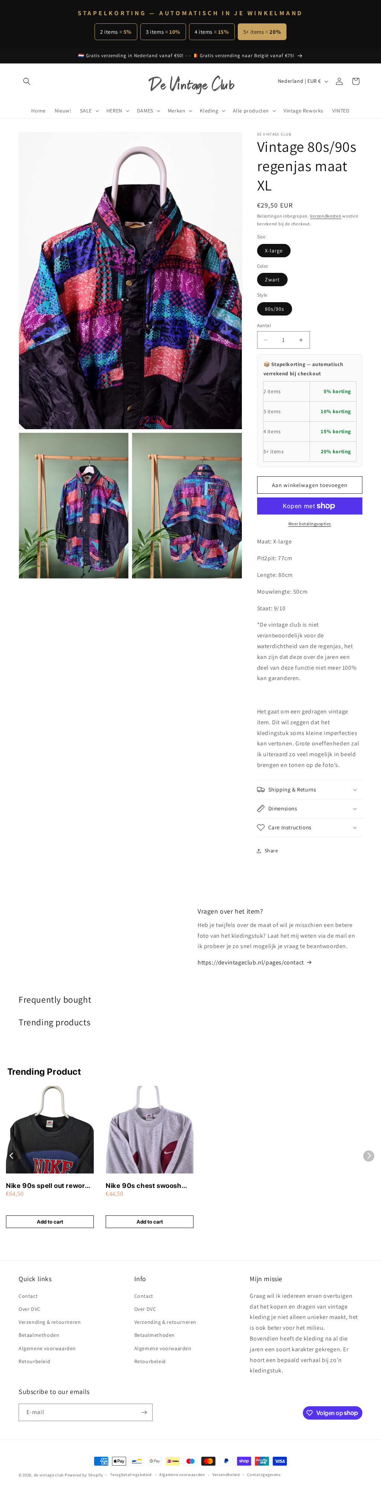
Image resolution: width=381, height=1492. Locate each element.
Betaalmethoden (39, 1335)
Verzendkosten (325, 216)
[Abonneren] (144, 1412)
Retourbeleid (34, 1361)
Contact (28, 1296)
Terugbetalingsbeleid (131, 1474)
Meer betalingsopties (309, 523)
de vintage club (49, 1475)
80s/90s (274, 309)
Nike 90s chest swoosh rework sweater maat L (144, 1186)
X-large (274, 250)
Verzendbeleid (226, 1474)
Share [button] (271, 850)
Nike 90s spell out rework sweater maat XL (47, 1186)
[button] (27, 81)
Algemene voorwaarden (47, 1348)
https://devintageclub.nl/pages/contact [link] (251, 962)
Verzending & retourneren (50, 1322)
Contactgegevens (264, 1474)
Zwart (272, 279)
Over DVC (30, 1309)
